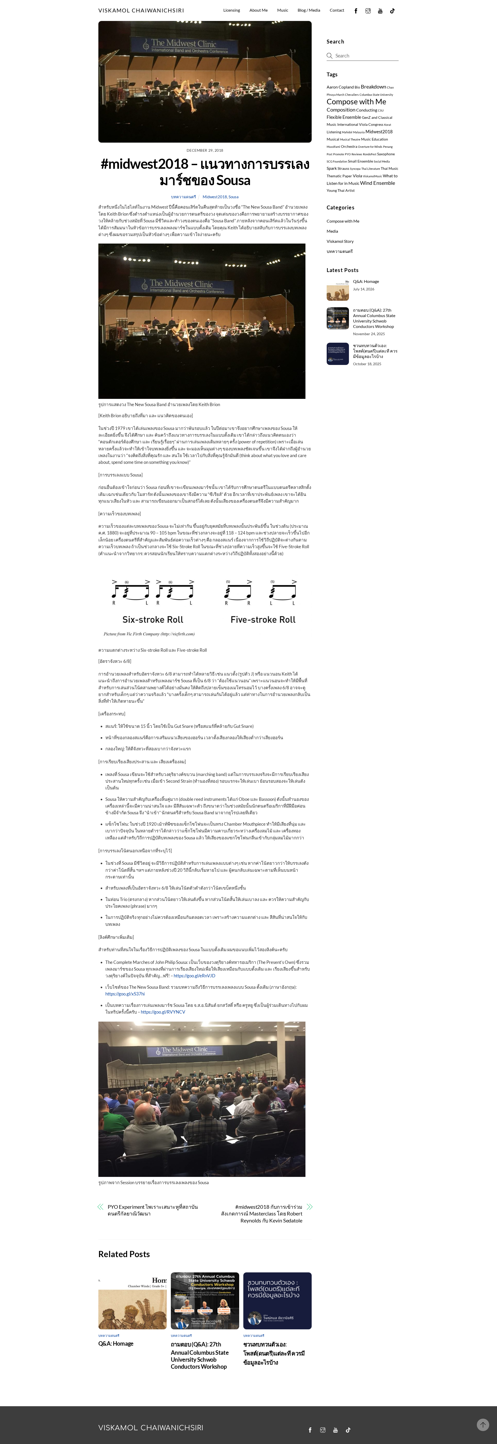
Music (282, 10)
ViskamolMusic (372, 176)
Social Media (382, 161)
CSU (381, 110)
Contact (337, 10)
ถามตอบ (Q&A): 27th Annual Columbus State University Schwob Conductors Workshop (200, 1355)
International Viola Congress (360, 124)
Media (332, 231)
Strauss (343, 168)
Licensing (231, 10)
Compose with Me (356, 101)
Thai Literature (370, 168)
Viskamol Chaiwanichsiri (150, 1428)
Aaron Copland (340, 87)
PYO (348, 154)
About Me (259, 10)
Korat (387, 124)
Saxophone (386, 154)
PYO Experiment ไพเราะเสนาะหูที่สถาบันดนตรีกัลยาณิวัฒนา (153, 1210)
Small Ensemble (360, 161)
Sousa (234, 196)
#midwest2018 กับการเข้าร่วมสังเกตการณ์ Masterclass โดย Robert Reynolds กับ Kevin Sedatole (261, 1213)
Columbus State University (376, 94)
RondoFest (369, 154)
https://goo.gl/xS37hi (125, 993)
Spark (332, 168)
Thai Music (389, 168)
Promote (338, 154)
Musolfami (333, 146)
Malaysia (359, 132)
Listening (334, 132)
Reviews (357, 154)
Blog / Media (309, 10)
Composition (341, 110)
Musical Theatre (350, 139)
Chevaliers (352, 94)
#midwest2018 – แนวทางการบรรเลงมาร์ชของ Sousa (205, 171)
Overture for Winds (370, 146)
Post (329, 154)
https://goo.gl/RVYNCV (163, 1012)
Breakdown (373, 86)
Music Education (374, 139)
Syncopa (355, 168)
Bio (357, 87)
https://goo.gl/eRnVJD (194, 975)
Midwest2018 (215, 196)
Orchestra (349, 146)
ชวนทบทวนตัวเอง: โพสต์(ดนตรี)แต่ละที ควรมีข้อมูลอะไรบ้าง (274, 1353)
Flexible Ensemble (344, 117)
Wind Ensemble (377, 183)
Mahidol (347, 132)
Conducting (366, 110)
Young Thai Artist (341, 190)
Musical (333, 139)
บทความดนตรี (183, 196)
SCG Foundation (337, 161)
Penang (388, 146)
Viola (357, 175)
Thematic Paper (339, 176)
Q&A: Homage (116, 1343)
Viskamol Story (340, 241)
